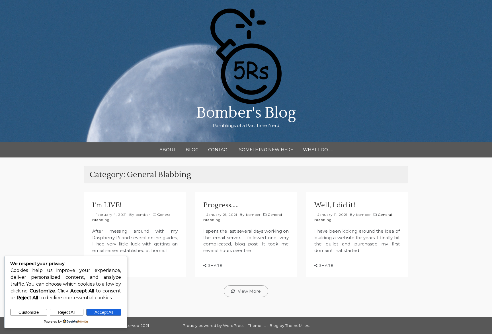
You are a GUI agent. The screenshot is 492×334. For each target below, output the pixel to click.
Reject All (66, 312)
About (167, 149)
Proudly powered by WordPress (214, 325)
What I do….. (318, 149)
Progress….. (221, 205)
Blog (192, 149)
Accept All (104, 312)
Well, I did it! (334, 205)
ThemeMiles (297, 325)
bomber (143, 214)
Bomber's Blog (246, 112)
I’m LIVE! (107, 205)
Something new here (266, 149)
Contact (218, 149)
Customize (29, 312)
